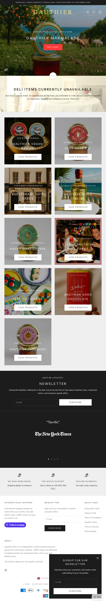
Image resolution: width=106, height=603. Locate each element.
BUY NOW (52, 51)
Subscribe (75, 591)
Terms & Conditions (93, 517)
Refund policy (90, 531)
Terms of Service (92, 526)
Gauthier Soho (91, 522)
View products (27, 157)
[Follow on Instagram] (5, 570)
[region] (53, 40)
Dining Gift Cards (92, 508)
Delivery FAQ (90, 513)
